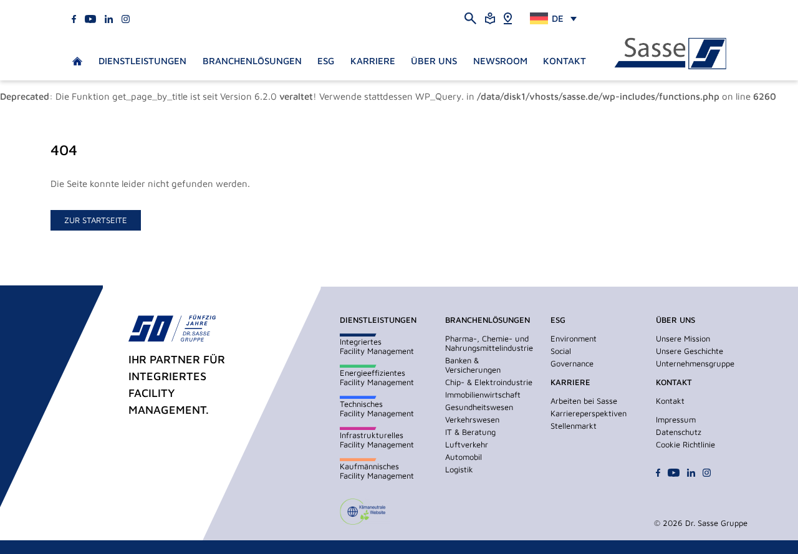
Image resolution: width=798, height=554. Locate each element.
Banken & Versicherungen (473, 365)
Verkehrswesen (472, 419)
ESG (325, 60)
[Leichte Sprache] (490, 17)
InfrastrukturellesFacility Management (377, 439)
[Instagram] (126, 17)
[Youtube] (90, 17)
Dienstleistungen (142, 60)
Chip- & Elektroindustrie (488, 382)
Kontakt (564, 60)
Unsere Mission (683, 338)
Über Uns (434, 60)
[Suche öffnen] (470, 17)
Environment (573, 338)
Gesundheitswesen (479, 407)
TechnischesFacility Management (377, 408)
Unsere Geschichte (689, 351)
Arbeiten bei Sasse (583, 401)
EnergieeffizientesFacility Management (377, 377)
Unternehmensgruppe (695, 363)
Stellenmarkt (573, 426)
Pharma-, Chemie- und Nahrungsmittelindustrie (489, 343)
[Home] (508, 17)
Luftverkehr (466, 444)
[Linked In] (109, 17)
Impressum (676, 419)
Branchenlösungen (252, 60)
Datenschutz (678, 432)
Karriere (372, 60)
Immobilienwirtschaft (483, 394)
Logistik (459, 469)
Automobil (463, 457)
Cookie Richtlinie (685, 444)
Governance (572, 363)
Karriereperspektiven (588, 413)
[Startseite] (670, 54)
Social (560, 351)
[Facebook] (74, 17)
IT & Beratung (470, 432)
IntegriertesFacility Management (377, 346)
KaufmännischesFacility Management (377, 470)
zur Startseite (95, 220)
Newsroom (500, 60)
